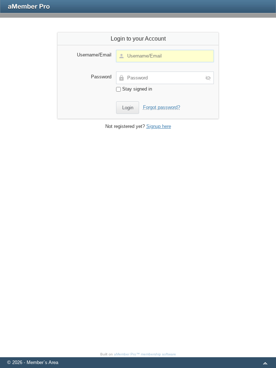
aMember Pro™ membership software (145, 354)
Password (101, 76)
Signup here (158, 126)
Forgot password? (161, 107)
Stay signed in (136, 89)
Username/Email (94, 55)
